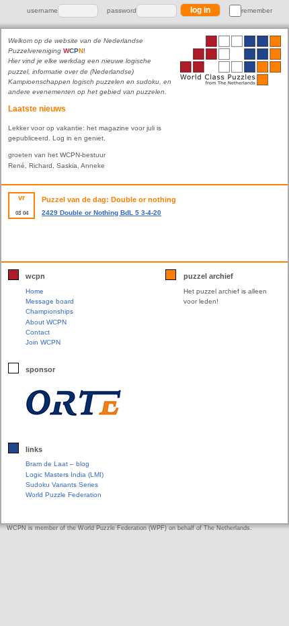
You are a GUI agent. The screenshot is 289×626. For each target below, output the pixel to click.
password (121, 10)
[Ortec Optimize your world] (74, 403)
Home (35, 291)
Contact (38, 332)
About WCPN (46, 322)
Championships (49, 311)
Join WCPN (43, 342)
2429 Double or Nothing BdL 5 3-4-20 (101, 212)
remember (256, 10)
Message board (50, 301)
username (42, 10)
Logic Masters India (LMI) (65, 474)
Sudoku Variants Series (62, 484)
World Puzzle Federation (63, 494)
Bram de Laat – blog (57, 463)
